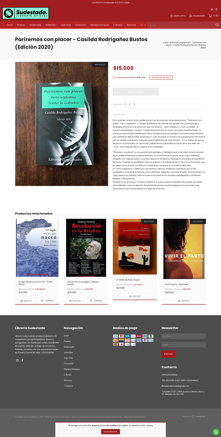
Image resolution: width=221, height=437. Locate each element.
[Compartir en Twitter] (129, 104)
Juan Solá (66, 24)
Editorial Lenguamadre (180, 42)
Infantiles (51, 24)
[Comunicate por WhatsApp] (216, 432)
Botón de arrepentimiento (135, 417)
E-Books (118, 24)
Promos (21, 24)
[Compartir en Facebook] (125, 104)
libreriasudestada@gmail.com (175, 386)
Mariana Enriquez (100, 24)
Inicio (10, 24)
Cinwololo (80, 24)
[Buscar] (217, 25)
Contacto (68, 385)
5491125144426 (169, 374)
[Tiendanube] (194, 417)
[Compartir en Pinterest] (134, 104)
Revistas (131, 24)
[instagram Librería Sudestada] (212, 9)
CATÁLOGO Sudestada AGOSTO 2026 (110, 2)
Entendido (110, 432)
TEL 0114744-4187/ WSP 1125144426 (180, 380)
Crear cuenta (179, 16)
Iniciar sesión (199, 16)
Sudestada (35, 24)
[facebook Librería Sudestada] (216, 9)
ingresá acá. (117, 417)
